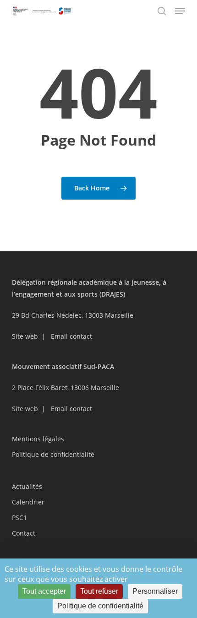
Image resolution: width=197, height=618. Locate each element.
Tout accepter (44, 591)
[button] (180, 11)
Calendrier (28, 502)
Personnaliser (155, 591)
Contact (23, 533)
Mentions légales (38, 438)
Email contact (71, 336)
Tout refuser (99, 591)
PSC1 (19, 517)
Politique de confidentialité (53, 454)
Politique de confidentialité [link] (100, 606)
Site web (25, 336)
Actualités (27, 486)
